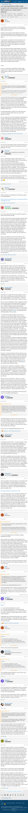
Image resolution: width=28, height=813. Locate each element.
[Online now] (3, 78)
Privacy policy (18, 803)
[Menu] (1, 1)
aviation (14, 13)
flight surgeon (10, 15)
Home (2, 804)
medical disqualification (18, 15)
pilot (8, 16)
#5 (26, 192)
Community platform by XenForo (11, 806)
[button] (1, 801)
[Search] (26, 1)
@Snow (2, 605)
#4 (26, 156)
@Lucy (23, 360)
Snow (3, 13)
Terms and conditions (10, 803)
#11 (26, 478)
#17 (26, 685)
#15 (26, 631)
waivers (16, 16)
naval (25, 15)
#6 (26, 211)
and (7, 184)
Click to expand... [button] (14, 94)
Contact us (3, 803)
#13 (26, 571)
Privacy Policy (17, 809)
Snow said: (4, 83)
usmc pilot (12, 16)
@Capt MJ (14, 310)
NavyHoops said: (5, 521)
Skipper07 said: (5, 574)
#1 (26, 24)
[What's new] (23, 1)
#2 (26, 81)
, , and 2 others (9, 254)
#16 (26, 656)
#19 (26, 745)
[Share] (25, 25)
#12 (26, 519)
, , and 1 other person (13, 133)
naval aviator (3, 16)
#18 (26, 708)
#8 (26, 292)
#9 (26, 401)
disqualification (20, 13)
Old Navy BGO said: (5, 404)
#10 (26, 439)
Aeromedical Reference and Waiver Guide (10, 490)
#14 (26, 602)
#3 (26, 142)
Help (23, 803)
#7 (26, 263)
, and (9, 203)
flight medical (3, 15)
